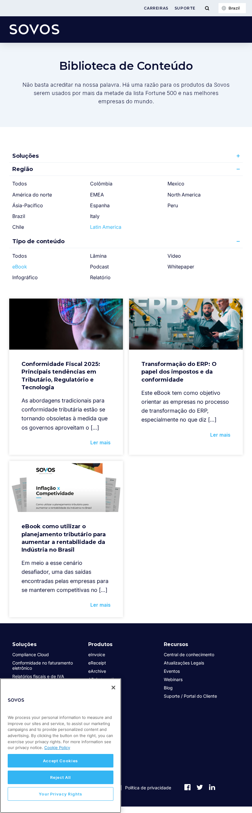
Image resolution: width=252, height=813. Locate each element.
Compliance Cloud (30, 654)
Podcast (99, 267)
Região (22, 169)
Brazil (18, 216)
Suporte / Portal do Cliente (190, 696)
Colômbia (101, 183)
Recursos (176, 644)
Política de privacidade (148, 787)
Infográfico (25, 277)
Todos (19, 183)
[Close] (113, 687)
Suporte (185, 8)
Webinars (173, 679)
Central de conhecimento (189, 654)
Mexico (175, 183)
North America (184, 195)
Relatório (100, 277)
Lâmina (98, 256)
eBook (19, 267)
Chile (18, 227)
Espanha (100, 205)
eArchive (97, 671)
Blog (168, 687)
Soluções (25, 156)
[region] (60, 745)
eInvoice (96, 654)
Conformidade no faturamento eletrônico (42, 665)
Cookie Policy (57, 747)
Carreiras (156, 8)
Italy (95, 216)
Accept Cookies (60, 760)
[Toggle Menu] (207, 8)
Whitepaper (180, 267)
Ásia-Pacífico (27, 205)
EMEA (97, 195)
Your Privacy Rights (60, 793)
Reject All (60, 777)
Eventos (172, 671)
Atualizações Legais (184, 662)
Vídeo (174, 256)
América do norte (32, 195)
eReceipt (97, 662)
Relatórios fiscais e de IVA (38, 676)
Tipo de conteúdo (38, 241)
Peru (172, 205)
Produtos (100, 644)
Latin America (105, 227)
